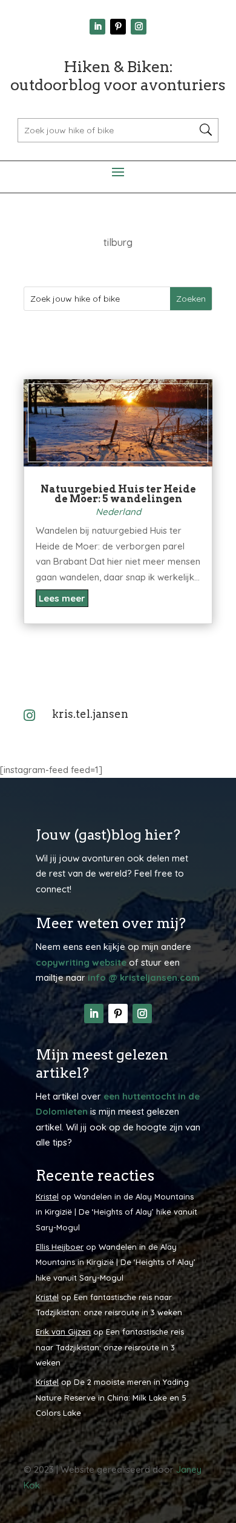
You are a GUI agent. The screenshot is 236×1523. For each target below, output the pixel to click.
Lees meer (62, 598)
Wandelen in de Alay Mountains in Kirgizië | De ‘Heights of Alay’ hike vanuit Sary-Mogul (116, 1212)
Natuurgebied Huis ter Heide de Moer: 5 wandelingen (118, 494)
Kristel (47, 1196)
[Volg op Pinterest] (118, 27)
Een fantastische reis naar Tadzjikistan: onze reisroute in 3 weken (110, 1347)
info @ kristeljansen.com (144, 977)
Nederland (118, 511)
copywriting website (81, 962)
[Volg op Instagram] (138, 27)
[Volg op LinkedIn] (97, 27)
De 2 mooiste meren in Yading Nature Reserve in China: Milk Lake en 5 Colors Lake (112, 1397)
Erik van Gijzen (63, 1331)
